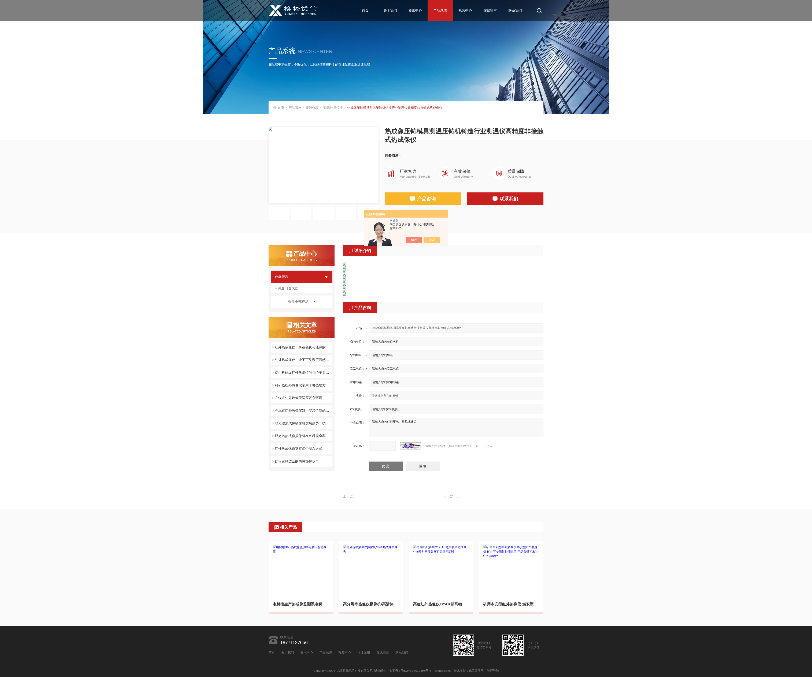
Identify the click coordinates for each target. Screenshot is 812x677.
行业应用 (363, 652)
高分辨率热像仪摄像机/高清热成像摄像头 (371, 604)
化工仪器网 (476, 670)
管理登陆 (493, 670)
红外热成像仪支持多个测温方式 (298, 448)
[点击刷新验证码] (410, 446)
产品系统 (440, 10)
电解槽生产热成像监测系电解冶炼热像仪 (301, 604)
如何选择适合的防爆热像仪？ (297, 461)
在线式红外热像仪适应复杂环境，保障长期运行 (303, 398)
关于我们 (390, 10)
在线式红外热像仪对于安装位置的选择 (303, 410)
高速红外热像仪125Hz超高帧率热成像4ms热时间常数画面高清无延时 (441, 604)
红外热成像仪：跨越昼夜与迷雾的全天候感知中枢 (303, 347)
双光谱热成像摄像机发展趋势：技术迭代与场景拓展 (303, 423)
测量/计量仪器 (333, 107)
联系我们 (515, 10)
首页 (365, 10)
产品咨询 (426, 198)
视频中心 (465, 10)
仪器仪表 (312, 107)
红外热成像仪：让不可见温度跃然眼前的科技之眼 (303, 360)
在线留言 (490, 10)
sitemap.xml (443, 670)
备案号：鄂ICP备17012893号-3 (410, 670)
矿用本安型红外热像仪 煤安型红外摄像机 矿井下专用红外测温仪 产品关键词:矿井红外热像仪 (511, 604)
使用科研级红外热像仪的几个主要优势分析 (303, 372)
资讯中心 (415, 10)
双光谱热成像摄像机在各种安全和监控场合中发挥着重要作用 (303, 436)
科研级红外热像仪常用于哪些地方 (300, 385)
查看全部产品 (298, 302)
